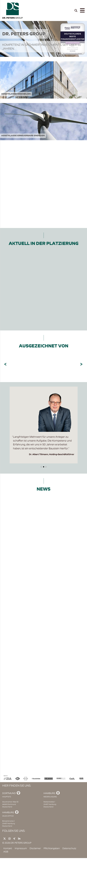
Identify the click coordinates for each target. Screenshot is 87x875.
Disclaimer (35, 848)
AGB (5, 852)
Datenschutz (69, 848)
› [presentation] (81, 364)
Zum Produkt (14, 314)
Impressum (21, 848)
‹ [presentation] (5, 364)
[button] (41, 467)
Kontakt (7, 848)
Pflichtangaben (52, 848)
